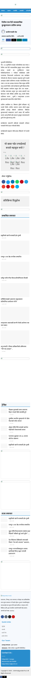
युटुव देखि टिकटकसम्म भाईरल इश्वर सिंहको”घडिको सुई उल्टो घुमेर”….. (19, 532)
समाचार (3, 11)
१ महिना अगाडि (3, 238)
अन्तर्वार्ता (21, 11)
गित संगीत (4, 343)
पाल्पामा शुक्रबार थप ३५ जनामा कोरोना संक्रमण (18, 437)
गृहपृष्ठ (3, 626)
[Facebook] (2, 616)
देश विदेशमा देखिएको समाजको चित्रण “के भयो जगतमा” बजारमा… (19, 541)
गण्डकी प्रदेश (4, 274)
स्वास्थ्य (9, 11)
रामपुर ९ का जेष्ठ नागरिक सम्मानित (11, 256)
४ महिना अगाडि (11, 545)
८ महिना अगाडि (3, 327)
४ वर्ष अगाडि (11, 414)
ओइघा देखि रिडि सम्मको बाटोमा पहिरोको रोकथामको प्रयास (18, 428)
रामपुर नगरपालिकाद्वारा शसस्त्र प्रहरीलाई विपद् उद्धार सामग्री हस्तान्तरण (18, 551)
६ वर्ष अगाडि (11, 423)
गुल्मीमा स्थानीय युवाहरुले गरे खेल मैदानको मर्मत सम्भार (19, 419)
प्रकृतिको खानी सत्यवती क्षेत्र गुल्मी (11, 235)
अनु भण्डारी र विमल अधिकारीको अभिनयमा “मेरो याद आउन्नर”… (13, 347)
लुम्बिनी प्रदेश (4, 253)
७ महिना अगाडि (3, 280)
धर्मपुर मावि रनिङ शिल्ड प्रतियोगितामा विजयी (14, 278)
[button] (3, 182)
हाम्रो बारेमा (5, 636)
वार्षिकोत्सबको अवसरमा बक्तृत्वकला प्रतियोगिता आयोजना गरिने (11, 300)
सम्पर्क (3, 629)
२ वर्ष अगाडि (3, 351)
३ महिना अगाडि (3, 259)
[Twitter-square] (6, 616)
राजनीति (15, 11)
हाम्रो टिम (4, 633)
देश (2, 232)
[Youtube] (13, 616)
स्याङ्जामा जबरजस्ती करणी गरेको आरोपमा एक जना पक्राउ (15, 324)
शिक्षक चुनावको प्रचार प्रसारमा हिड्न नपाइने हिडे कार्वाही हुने (18, 411)
